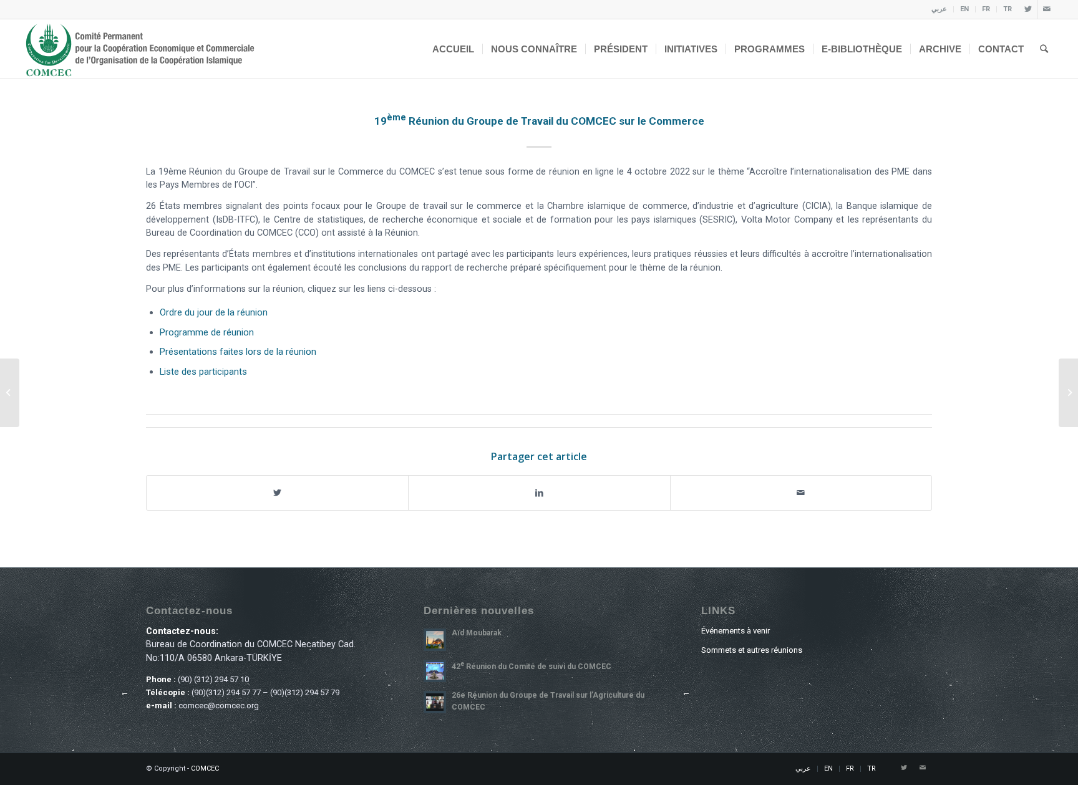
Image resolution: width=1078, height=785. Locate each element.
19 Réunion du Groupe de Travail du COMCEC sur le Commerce (539, 121)
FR (986, 9)
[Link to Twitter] (1028, 9)
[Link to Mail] (1046, 9)
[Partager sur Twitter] (277, 493)
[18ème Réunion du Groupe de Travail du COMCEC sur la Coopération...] (9, 393)
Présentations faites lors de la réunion (238, 351)
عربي (939, 9)
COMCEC (205, 768)
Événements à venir (735, 630)
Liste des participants (203, 371)
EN (964, 9)
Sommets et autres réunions (751, 650)
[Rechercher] (1044, 49)
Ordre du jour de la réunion (214, 312)
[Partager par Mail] (801, 493)
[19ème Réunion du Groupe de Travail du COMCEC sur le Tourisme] (1068, 393)
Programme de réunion (207, 332)
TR (1007, 9)
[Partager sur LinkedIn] (539, 493)
